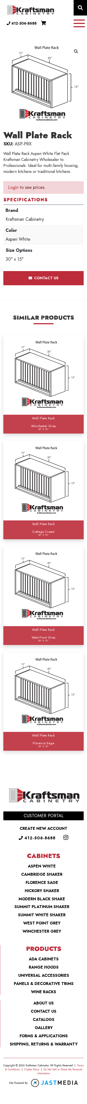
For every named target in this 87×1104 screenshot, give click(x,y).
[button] (76, 51)
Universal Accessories (43, 975)
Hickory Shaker (42, 891)
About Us (43, 1003)
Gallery (44, 1028)
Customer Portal (44, 816)
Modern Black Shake (42, 899)
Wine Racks (43, 992)
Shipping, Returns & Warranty (44, 1044)
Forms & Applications (44, 1036)
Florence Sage (42, 882)
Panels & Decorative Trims (44, 984)
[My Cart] (44, 23)
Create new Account (43, 828)
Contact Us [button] (45, 278)
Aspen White (42, 866)
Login (13, 187)
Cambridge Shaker (41, 874)
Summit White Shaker (42, 915)
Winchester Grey (42, 931)
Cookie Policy (31, 1069)
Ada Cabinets (44, 959)
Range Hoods (44, 967)
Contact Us (43, 1011)
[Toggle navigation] (79, 23)
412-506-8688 (23, 23)
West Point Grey (41, 923)
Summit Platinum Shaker (41, 907)
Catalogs (43, 1019)
